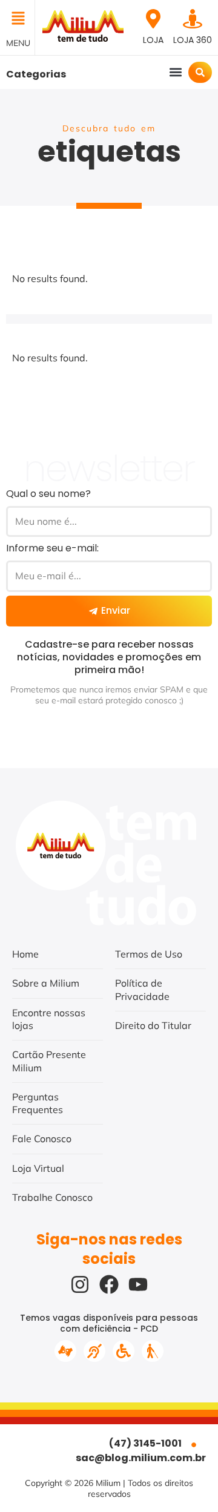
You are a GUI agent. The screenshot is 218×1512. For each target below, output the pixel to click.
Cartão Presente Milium (49, 1060)
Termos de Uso (148, 954)
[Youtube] (138, 1284)
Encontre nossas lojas (48, 1019)
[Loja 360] (192, 18)
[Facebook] (109, 1284)
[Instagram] (80, 1284)
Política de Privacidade (142, 989)
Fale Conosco (41, 1138)
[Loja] (153, 18)
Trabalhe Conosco (52, 1197)
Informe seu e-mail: (52, 548)
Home (25, 954)
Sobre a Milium (45, 983)
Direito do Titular (153, 1025)
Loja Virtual (38, 1168)
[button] (17, 19)
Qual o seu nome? (48, 494)
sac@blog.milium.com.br (141, 1458)
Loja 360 (192, 40)
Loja (153, 40)
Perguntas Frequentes (37, 1103)
